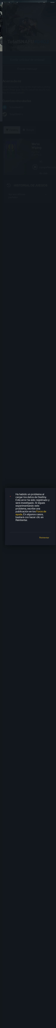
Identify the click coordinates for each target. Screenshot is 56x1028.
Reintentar (44, 537)
